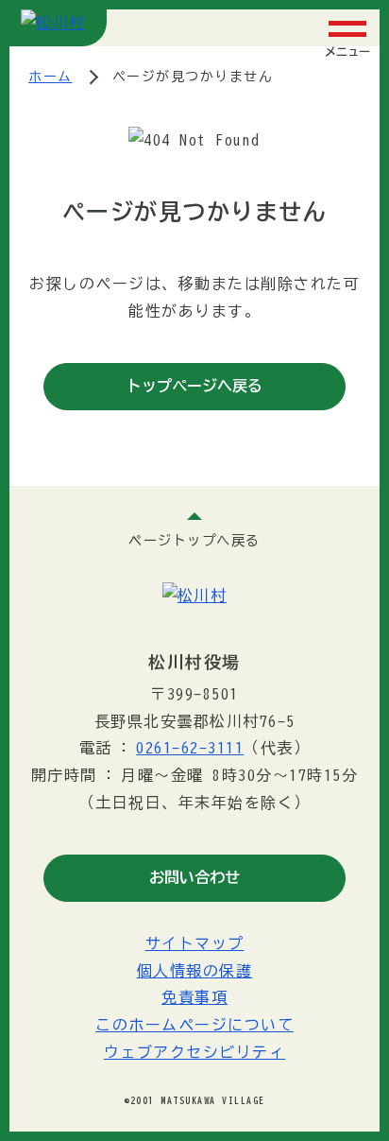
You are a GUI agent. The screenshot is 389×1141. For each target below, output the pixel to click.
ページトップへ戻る (194, 540)
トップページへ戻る (194, 385)
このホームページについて (194, 1024)
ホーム (50, 76)
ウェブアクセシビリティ (195, 1052)
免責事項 (194, 997)
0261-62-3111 (190, 747)
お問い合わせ (194, 877)
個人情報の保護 (195, 970)
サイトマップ (195, 943)
